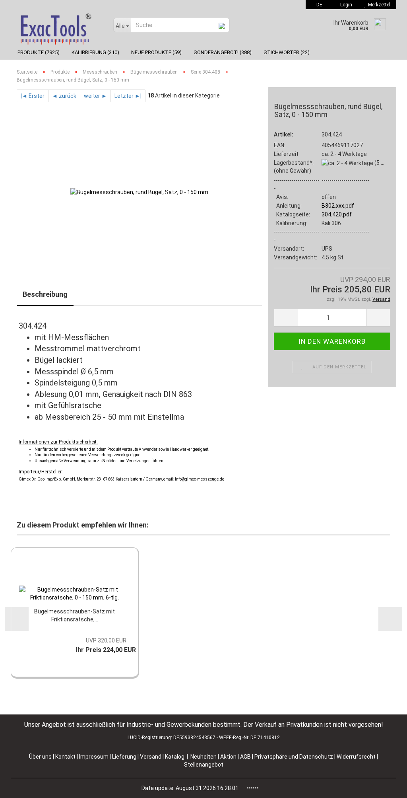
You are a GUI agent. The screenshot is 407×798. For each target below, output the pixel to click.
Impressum (94, 756)
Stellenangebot (203, 764)
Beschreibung (45, 294)
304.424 (332, 134)
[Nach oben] (385, 786)
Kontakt (65, 756)
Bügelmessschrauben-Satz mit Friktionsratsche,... (74, 615)
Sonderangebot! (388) (223, 52)
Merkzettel (378, 5)
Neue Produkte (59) (156, 52)
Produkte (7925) (38, 52)
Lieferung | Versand (137, 756)
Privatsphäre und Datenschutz (294, 756)
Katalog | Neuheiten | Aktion (200, 756)
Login (345, 5)
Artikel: (283, 134)
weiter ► (95, 96)
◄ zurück (64, 96)
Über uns (40, 756)
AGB (246, 756)
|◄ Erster (33, 96)
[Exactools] (59, 27)
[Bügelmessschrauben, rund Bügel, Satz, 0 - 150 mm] (139, 192)
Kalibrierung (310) (95, 52)
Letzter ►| (127, 96)
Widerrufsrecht (357, 756)
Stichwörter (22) (287, 52)
